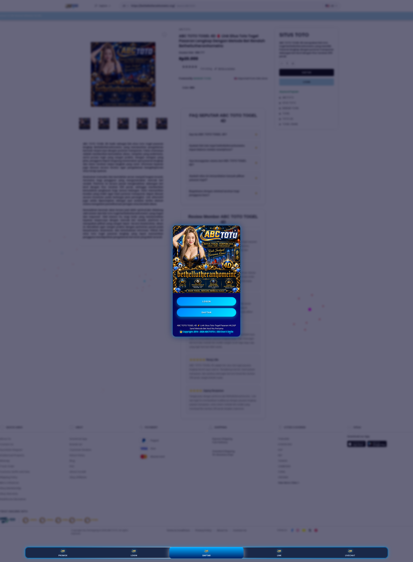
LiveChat (350, 555)
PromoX (62, 555)
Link (279, 555)
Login (134, 555)
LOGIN (206, 301)
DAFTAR (206, 312)
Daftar (206, 555)
